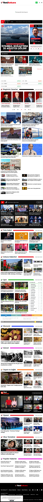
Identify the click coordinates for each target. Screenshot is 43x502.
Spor (30, 490)
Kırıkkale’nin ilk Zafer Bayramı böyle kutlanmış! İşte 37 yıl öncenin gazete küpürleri (9, 172)
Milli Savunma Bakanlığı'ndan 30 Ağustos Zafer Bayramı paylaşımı (13, 180)
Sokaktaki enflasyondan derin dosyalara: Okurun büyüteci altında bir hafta (37, 445)
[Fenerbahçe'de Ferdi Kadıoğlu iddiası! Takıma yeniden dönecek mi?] (7, 308)
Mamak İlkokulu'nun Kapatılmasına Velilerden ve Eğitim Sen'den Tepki (21, 213)
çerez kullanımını (17, 498)
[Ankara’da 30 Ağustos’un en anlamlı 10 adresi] (28, 261)
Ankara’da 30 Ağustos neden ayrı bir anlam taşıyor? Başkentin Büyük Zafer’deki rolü (38, 356)
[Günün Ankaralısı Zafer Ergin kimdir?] (21, 59)
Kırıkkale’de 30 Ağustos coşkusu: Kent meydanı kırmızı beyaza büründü (35, 180)
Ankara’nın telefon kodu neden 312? (28, 274)
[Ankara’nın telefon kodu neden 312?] (28, 270)
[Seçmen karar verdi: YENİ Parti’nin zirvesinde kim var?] (28, 428)
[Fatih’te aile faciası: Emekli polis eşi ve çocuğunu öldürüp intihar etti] (32, 118)
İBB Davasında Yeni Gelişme (35, 251)
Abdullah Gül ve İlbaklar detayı (6, 241)
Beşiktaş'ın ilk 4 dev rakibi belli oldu (21, 302)
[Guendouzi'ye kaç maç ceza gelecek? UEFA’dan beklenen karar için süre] (7, 296)
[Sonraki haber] (8, 22)
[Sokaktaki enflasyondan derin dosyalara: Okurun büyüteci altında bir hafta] (38, 441)
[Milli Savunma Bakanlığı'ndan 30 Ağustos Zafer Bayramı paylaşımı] (3, 179)
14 (19, 50)
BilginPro (40, 499)
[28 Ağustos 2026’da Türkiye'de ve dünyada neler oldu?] (38, 428)
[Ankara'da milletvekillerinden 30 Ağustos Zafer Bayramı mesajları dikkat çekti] (7, 59)
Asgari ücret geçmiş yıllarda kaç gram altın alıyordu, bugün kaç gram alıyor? (38, 335)
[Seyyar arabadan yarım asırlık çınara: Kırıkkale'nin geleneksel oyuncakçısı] (28, 406)
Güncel (19, 490)
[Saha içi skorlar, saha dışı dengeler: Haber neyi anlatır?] (38, 450)
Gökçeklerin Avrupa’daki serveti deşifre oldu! (34, 241)
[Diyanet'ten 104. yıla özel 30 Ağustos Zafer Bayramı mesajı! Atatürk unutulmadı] (3, 192)
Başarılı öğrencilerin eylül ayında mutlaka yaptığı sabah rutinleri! (28, 387)
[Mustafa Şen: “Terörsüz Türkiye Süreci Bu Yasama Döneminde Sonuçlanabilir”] (7, 208)
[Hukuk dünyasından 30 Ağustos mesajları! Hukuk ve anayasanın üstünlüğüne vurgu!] (7, 70)
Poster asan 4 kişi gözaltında (34, 188)
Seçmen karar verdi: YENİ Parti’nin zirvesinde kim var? (28, 432)
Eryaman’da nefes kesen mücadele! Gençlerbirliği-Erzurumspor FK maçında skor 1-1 (20, 291)
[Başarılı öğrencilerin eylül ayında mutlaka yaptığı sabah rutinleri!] (28, 383)
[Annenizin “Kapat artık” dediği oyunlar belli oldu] (12, 378)
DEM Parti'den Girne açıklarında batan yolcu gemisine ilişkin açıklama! (11, 125)
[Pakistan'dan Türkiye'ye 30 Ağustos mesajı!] (32, 149)
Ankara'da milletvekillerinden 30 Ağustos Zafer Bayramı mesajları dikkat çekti (7, 64)
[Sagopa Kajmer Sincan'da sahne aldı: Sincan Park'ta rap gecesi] (35, 59)
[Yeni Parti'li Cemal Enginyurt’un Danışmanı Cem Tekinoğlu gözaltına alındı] (28, 419)
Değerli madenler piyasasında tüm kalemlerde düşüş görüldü (37, 343)
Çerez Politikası (19, 494)
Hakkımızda (32, 494)
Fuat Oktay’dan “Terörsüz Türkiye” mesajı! (10, 431)
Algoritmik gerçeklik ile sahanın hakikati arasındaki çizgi (10, 453)
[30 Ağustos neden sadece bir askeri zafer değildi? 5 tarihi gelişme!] (28, 361)
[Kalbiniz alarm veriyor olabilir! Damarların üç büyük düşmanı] (24, 184)
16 (22, 50)
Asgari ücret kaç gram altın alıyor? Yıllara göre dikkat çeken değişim (10, 342)
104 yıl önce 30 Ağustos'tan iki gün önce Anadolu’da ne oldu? (12, 364)
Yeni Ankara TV (4, 490)
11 (15, 50)
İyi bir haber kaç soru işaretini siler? (28, 445)
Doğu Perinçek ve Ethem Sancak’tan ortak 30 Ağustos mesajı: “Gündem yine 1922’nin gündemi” (13, 188)
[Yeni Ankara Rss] (41, 489)
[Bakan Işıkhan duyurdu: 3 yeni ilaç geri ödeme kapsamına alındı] (28, 374)
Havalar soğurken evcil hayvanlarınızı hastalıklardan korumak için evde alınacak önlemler (38, 378)
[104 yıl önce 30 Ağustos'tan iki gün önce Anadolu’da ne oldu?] (12, 356)
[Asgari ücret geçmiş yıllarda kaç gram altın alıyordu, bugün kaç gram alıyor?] (38, 330)
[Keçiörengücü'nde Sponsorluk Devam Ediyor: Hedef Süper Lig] (7, 219)
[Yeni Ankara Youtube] (38, 49)
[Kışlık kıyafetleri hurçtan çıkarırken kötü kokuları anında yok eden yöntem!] (38, 383)
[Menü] (41, 2)
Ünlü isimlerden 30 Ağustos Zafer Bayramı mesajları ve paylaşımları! (34, 175)
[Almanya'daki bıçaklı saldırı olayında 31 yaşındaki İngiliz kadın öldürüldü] (11, 149)
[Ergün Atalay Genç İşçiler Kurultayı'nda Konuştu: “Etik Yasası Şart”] (35, 219)
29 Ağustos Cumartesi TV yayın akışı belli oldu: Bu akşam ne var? (34, 466)
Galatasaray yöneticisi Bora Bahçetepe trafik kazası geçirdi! (11, 140)
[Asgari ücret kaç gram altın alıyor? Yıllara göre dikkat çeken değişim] (12, 334)
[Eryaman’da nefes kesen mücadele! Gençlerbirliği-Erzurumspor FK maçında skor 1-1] (21, 285)
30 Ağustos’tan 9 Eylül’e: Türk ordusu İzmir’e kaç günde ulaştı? (38, 365)
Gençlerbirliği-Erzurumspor (21, 312)
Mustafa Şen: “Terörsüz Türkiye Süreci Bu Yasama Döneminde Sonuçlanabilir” (7, 213)
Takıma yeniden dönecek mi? (7, 312)
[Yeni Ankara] (8, 2)
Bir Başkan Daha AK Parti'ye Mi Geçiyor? (21, 241)
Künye (37, 494)
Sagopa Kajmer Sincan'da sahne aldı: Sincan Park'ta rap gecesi (28, 21)
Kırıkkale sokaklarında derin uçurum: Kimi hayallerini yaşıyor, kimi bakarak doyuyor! (38, 411)
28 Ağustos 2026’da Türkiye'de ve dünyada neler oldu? (38, 432)
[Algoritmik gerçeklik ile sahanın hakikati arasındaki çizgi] (12, 445)
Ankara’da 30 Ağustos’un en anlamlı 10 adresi (27, 265)
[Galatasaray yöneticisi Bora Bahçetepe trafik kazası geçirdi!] (11, 133)
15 (21, 50)
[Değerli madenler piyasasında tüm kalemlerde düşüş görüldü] (38, 339)
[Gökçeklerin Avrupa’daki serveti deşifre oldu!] (35, 236)
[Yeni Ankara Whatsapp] (41, 49)
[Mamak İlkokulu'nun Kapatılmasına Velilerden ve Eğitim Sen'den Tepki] (21, 208)
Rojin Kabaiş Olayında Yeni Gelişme (7, 252)
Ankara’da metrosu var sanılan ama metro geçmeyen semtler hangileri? (7, 462)
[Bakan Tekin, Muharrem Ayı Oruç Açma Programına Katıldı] (35, 208)
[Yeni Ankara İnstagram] (36, 49)
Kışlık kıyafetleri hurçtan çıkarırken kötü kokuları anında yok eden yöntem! (38, 387)
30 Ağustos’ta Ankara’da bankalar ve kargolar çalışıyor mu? (20, 466)
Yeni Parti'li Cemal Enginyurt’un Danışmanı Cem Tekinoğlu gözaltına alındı (28, 424)
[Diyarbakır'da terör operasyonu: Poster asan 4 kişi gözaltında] (24, 188)
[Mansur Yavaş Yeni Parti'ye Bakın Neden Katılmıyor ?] (21, 247)
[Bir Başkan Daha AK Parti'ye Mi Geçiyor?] (21, 236)
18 (25, 50)
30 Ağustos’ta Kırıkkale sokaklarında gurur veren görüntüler (12, 175)
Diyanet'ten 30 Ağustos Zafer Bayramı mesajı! (12, 192)
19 (26, 50)
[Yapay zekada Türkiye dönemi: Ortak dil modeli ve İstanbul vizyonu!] (3, 184)
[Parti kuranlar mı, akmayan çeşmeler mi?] (28, 450)
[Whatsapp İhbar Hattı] (36, 2)
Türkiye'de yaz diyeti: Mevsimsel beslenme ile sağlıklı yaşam (20, 475)
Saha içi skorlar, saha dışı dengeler (38, 454)
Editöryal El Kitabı (12, 494)
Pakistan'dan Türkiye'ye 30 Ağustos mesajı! (31, 156)
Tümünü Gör (39, 69)
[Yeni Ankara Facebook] (31, 49)
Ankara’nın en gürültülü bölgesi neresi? (37, 274)
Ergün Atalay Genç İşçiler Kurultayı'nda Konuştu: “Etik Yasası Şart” (35, 225)
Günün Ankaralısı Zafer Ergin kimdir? (21, 64)
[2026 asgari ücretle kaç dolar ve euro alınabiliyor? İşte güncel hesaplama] (28, 330)
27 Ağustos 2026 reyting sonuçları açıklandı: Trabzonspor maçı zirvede (20, 471)
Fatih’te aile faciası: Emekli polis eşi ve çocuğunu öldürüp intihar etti (30, 125)
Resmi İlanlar (25, 490)
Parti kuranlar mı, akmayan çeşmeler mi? (28, 454)
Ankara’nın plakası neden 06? (38, 265)
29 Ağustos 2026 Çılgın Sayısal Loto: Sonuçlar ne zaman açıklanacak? (34, 462)
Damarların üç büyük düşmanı (34, 184)
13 (18, 50)
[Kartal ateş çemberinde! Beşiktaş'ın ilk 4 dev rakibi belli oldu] (21, 296)
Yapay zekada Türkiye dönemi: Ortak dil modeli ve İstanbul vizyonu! (13, 184)
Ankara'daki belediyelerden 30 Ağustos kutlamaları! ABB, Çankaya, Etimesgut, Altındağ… (11, 273)
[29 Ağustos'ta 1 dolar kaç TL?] (28, 339)
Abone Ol (39, 202)
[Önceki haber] (5, 22)
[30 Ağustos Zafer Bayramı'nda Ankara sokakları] (25, 70)
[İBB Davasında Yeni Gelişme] (35, 247)
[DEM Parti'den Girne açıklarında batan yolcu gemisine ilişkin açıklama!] (11, 118)
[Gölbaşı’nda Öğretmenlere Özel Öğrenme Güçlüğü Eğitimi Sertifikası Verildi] (21, 219)
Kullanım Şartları (26, 494)
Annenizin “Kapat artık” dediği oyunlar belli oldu (11, 386)
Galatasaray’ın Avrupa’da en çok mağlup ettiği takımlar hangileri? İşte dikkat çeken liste (7, 291)
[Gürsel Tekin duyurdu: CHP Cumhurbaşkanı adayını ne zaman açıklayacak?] (38, 419)
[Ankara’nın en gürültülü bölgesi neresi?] (38, 270)
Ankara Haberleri (12, 490)
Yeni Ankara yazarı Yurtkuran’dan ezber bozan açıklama (10, 409)
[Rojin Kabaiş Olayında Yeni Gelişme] (7, 247)
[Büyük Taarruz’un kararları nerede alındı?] (28, 352)
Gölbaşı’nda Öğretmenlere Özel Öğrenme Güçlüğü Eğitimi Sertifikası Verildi (21, 225)
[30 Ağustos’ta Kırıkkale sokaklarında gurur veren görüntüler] (3, 175)
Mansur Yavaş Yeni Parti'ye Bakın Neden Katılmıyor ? (21, 252)
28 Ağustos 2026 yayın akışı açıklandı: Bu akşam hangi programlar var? (7, 475)
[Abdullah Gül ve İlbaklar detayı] (7, 236)
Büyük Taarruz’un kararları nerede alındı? (28, 356)
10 (14, 50)
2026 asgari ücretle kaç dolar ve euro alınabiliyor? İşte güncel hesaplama (28, 335)
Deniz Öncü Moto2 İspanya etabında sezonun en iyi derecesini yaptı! (30, 140)
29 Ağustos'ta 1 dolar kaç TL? (27, 343)
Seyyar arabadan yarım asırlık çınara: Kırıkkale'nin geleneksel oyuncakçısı (27, 411)
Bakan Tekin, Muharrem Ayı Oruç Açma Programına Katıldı (35, 213)
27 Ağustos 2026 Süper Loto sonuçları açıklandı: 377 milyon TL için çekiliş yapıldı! (35, 471)
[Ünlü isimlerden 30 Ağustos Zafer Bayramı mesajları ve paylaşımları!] (24, 175)
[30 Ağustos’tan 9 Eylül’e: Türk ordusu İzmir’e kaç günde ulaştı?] (38, 361)
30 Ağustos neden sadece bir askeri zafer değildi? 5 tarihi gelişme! (28, 365)
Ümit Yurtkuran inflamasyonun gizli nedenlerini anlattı (27, 402)
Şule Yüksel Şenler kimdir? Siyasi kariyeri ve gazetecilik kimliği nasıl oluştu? (7, 471)
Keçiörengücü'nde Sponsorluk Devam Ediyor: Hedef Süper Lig (7, 225)
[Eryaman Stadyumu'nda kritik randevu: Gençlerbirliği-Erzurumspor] (21, 308)
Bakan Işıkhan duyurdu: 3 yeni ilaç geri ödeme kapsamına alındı (28, 378)
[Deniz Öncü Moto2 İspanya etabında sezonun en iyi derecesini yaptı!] (32, 133)
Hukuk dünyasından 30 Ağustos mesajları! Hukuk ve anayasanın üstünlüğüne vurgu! (7, 75)
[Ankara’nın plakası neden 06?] (38, 261)
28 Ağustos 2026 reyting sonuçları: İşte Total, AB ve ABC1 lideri (21, 462)
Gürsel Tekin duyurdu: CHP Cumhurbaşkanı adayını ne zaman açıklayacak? (38, 424)
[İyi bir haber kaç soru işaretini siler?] (28, 441)
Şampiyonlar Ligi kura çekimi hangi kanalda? (34, 475)
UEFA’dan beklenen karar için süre (7, 302)
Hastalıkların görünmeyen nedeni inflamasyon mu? (37, 402)
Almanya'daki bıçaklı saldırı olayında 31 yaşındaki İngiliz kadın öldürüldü (10, 156)
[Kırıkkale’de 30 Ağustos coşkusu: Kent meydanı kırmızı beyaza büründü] (24, 179)
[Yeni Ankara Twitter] (34, 49)
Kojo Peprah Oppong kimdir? (7, 466)
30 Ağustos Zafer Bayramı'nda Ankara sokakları (25, 75)
